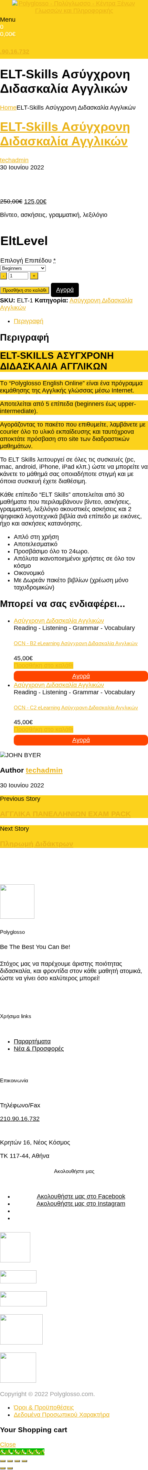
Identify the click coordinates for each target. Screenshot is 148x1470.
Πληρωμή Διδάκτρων (36, 844)
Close (8, 1444)
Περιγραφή (28, 321)
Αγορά (65, 289)
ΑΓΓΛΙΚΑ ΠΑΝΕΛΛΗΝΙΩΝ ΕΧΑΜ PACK (65, 814)
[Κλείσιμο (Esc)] (24, 1461)
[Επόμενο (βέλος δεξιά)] (10, 1468)
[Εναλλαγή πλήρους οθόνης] (10, 1461)
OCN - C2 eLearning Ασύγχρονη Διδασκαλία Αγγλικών (76, 707)
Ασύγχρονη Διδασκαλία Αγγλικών (59, 620)
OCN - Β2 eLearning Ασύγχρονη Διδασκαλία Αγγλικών (76, 643)
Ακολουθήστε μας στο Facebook (81, 1196)
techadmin (14, 160)
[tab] (81, 321)
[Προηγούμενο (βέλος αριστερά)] (3, 1468)
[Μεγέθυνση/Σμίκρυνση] (3, 1461)
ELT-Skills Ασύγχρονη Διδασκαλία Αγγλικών (65, 134)
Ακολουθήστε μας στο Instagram (80, 1203)
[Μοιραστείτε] (17, 1461)
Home (8, 107)
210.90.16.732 (20, 1118)
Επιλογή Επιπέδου (26, 260)
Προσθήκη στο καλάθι (24, 290)
